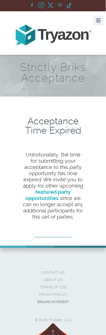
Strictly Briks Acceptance (66, 89)
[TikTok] (69, 5)
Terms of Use (53, 287)
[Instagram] (41, 5)
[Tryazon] (53, 35)
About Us (53, 280)
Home (32, 89)
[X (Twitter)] (51, 5)
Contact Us (53, 272)
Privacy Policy (53, 294)
